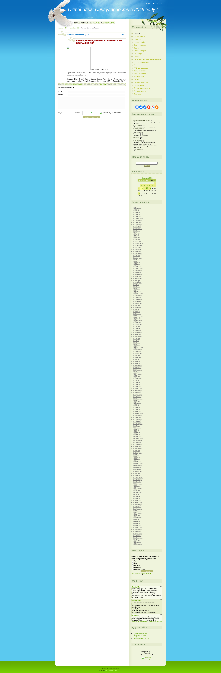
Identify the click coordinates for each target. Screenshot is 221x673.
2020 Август (137, 436)
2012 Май (136, 260)
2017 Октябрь (137, 366)
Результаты (135, 573)
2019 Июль (136, 409)
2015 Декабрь (137, 332)
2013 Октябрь (137, 295)
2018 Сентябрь (138, 388)
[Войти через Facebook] (145, 107)
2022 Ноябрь (137, 482)
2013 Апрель (137, 283)
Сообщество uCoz (140, 635)
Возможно (137, 567)
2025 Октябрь (137, 544)
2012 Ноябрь (137, 272)
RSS (92, 22)
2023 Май (136, 494)
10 (78, 28)
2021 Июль (136, 459)
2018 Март (136, 376)
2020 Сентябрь (138, 438)
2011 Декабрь (137, 249)
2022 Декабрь (137, 484)
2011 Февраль (137, 229)
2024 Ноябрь (137, 532)
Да (135, 562)
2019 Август (137, 411)
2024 (66, 28)
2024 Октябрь (137, 529)
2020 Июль (136, 434)
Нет (135, 564)
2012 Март (136, 256)
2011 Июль (136, 239)
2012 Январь (137, 251)
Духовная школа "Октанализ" (73, 84)
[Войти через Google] (153, 107)
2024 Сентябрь (138, 527)
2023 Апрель (137, 492)
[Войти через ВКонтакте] (141, 107)
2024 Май (136, 519)
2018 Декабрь (137, 395)
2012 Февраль (137, 254)
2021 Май (136, 455)
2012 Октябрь (137, 270)
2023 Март (136, 490)
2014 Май (136, 310)
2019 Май (136, 405)
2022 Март (136, 473)
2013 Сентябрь (138, 293)
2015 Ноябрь (137, 330)
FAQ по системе (139, 637)
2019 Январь (137, 397)
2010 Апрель (137, 208)
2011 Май (136, 235)
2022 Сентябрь (138, 478)
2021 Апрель (137, 453)
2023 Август (137, 500)
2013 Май (136, 285)
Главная (97, 22)
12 (147, 188)
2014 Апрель (137, 307)
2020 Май (136, 430)
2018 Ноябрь (137, 393)
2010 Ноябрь (137, 222)
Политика (136, 137)
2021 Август (137, 461)
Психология (137, 125)
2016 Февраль (137, 337)
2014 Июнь (136, 312)
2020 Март (136, 426)
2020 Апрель (137, 428)
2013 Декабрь (137, 299)
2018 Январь (137, 372)
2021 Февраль (137, 449)
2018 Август (137, 386)
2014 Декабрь (137, 320)
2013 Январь (137, 276)
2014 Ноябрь (137, 318)
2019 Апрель (137, 403)
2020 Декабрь (137, 444)
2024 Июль (136, 523)
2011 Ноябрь (137, 247)
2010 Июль (136, 214)
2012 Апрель (137, 258)
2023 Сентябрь (138, 502)
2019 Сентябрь (138, 413)
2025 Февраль (137, 538)
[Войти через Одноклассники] (156, 107)
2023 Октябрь (137, 505)
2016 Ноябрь (137, 351)
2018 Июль (136, 384)
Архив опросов (146, 573)
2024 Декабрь (137, 534)
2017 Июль (136, 364)
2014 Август (137, 314)
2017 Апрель (137, 357)
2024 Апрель (137, 517)
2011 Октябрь (137, 245)
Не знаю (137, 565)
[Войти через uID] (137, 107)
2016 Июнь (136, 343)
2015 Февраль (137, 324)
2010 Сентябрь (138, 218)
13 (150, 188)
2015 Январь (137, 322)
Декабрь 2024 (147, 178)
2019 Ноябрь (137, 417)
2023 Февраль (137, 488)
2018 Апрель (137, 378)
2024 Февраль (137, 513)
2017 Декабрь (137, 370)
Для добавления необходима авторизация (147, 621)
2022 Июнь (136, 476)
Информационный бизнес (141, 120)
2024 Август (137, 525)
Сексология (137, 149)
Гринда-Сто (103, 84)
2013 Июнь (136, 287)
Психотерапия (137, 129)
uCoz (120, 670)
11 (144, 188)
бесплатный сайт (111, 670)
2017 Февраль (137, 353)
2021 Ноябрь (137, 467)
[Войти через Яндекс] (148, 107)
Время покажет (139, 569)
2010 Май (136, 210)
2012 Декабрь (137, 274)
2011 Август (137, 241)
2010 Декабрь (137, 225)
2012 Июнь (136, 262)
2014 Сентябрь (138, 316)
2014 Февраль (137, 303)
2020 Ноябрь (137, 442)
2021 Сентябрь (138, 463)
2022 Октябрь (137, 480)
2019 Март (136, 401)
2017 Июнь (136, 361)
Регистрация (106, 22)
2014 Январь (137, 301)
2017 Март (136, 355)
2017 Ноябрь (137, 368)
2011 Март (136, 231)
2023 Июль (136, 498)
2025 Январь (137, 536)
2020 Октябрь (137, 440)
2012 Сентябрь (138, 268)
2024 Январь (137, 511)
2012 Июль (136, 264)
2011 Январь (137, 227)
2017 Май (136, 359)
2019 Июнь (136, 407)
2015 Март (136, 326)
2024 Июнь (136, 521)
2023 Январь (137, 486)
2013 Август (137, 291)
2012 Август (137, 266)
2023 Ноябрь (137, 507)
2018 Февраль (137, 374)
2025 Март (136, 540)
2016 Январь (137, 334)
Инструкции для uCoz (141, 638)
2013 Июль (136, 289)
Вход (113, 22)
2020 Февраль (137, 424)
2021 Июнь (136, 457)
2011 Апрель (137, 233)
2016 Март (136, 339)
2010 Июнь (136, 212)
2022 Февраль (137, 471)
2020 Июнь (136, 432)
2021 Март (136, 451)
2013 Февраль (137, 278)
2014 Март (136, 305)
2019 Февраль (137, 399)
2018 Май (136, 380)
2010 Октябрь (137, 220)
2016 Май (136, 341)
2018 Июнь (136, 382)
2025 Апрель (137, 542)
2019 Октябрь (137, 415)
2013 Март (136, 281)
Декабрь (73, 28)
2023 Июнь (136, 496)
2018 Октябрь (137, 390)
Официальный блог (140, 633)
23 (139, 193)
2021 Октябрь (137, 465)
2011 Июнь (136, 237)
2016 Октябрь (137, 349)
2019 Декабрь (137, 420)
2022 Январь (137, 469)
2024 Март (136, 515)
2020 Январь (137, 422)
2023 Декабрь (137, 509)
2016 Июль (136, 345)
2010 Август (137, 216)
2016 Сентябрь (138, 347)
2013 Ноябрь (137, 297)
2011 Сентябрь (138, 243)
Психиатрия (137, 141)
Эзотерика (136, 134)
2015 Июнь (136, 328)
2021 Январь (137, 446)
